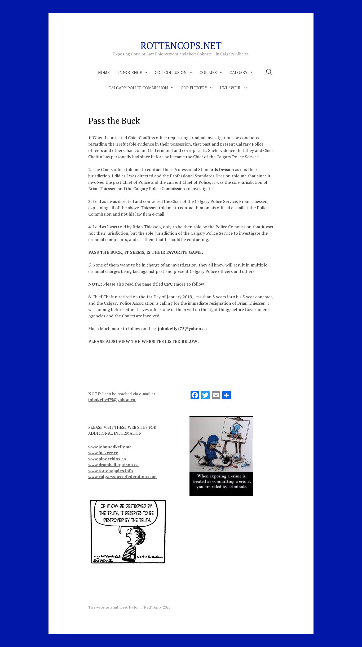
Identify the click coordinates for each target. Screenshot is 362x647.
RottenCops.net (181, 45)
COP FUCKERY (194, 87)
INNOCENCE (130, 72)
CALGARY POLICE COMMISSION (138, 87)
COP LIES (208, 72)
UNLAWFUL (230, 87)
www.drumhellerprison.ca (113, 464)
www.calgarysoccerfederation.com (122, 476)
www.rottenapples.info (110, 470)
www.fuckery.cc (103, 452)
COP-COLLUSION (171, 72)
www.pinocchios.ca (107, 458)
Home (104, 72)
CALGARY (238, 72)
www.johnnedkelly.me (110, 446)
